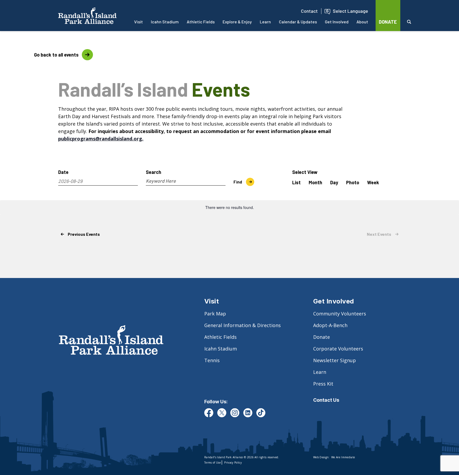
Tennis (212, 360)
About (362, 21)
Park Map (215, 313)
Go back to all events (39, 54)
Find (237, 182)
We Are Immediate (343, 457)
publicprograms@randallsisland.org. (100, 138)
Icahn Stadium (165, 21)
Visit (138, 21)
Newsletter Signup (334, 360)
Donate (321, 337)
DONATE (388, 21)
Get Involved (336, 21)
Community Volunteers (339, 313)
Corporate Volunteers (338, 348)
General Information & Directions (242, 325)
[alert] (229, 207)
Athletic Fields (201, 21)
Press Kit (323, 383)
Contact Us (326, 400)
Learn (265, 21)
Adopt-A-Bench (330, 325)
